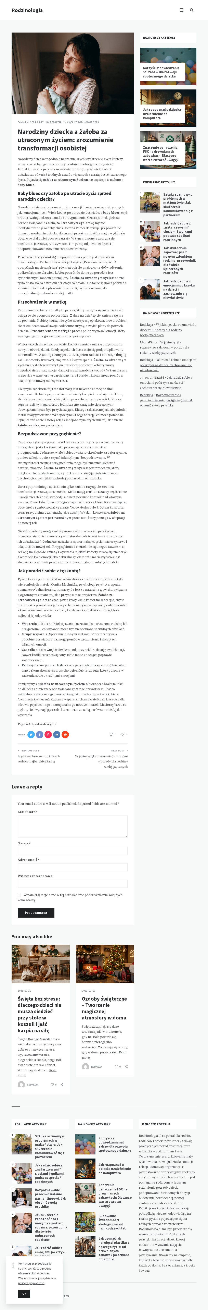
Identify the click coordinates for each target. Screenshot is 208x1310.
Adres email (28, 860)
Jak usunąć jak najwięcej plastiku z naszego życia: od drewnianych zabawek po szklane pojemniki (114, 1248)
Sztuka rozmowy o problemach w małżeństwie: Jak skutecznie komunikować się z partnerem (178, 204)
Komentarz (28, 812)
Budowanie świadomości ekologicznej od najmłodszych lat (112, 1222)
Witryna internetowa (35, 876)
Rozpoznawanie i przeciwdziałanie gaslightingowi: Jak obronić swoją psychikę (166, 400)
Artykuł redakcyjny (42, 724)
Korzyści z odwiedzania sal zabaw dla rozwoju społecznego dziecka (161, 72)
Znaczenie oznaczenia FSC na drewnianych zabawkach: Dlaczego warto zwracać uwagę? (161, 153)
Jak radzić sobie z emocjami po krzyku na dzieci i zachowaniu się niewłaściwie (168, 365)
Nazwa (24, 843)
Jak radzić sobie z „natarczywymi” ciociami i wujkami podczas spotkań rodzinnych (177, 231)
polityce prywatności (31, 1283)
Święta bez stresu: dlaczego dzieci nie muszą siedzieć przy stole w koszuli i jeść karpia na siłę (39, 1014)
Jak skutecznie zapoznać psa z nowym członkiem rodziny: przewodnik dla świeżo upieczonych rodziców (179, 260)
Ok (24, 1294)
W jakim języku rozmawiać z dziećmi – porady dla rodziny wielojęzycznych (168, 330)
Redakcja (146, 325)
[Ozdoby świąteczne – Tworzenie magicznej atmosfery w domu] (82, 973)
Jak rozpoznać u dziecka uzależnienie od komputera (162, 113)
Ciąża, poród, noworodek (83, 122)
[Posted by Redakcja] (21, 1084)
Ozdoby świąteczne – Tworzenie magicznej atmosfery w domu (104, 1008)
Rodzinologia (27, 10)
